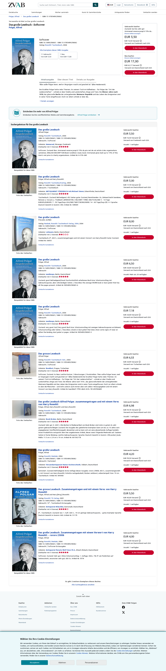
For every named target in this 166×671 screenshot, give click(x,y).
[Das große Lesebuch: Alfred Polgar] (24, 168)
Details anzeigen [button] (47, 101)
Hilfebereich (100, 607)
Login (119, 5)
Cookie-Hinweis (75, 626)
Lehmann (50, 232)
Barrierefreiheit (75, 630)
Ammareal (50, 144)
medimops (50, 274)
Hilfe (153, 5)
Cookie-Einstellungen (124, 651)
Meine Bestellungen (25, 618)
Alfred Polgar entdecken (86, 115)
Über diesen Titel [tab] (65, 79)
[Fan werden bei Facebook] (123, 607)
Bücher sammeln (61, 12)
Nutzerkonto (128, 5)
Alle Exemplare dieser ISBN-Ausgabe (54, 50)
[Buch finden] (95, 5)
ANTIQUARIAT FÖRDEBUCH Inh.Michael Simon (65, 191)
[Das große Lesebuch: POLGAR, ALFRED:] (24, 251)
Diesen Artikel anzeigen (132, 33)
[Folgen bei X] (123, 612)
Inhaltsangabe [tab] (47, 79)
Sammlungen (36, 12)
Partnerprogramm (50, 611)
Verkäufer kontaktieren (46, 159)
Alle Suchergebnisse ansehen (83, 584)
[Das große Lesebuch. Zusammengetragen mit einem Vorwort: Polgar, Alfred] (24, 571)
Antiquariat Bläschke (54, 507)
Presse (72, 611)
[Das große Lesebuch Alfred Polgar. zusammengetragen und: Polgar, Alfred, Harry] (24, 418)
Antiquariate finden (122, 12)
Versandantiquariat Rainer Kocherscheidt (63, 465)
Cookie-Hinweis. (82, 653)
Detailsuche (13, 12)
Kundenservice (101, 611)
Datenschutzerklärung (77, 618)
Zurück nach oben (83, 596)
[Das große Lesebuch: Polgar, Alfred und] (24, 193)
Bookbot (49, 368)
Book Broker (51, 419)
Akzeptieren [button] (34, 663)
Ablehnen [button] (62, 663)
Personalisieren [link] (91, 662)
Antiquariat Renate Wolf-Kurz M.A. (60, 550)
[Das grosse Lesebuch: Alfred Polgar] (24, 376)
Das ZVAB (73, 607)
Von (46, 55)
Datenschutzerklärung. (54, 655)
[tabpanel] (80, 92)
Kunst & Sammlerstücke (91, 12)
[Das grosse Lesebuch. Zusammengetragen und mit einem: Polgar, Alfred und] (24, 523)
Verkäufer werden (150, 12)
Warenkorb (22, 622)
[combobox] (65, 5)
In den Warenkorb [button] (140, 48)
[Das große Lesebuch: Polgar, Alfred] (24, 298)
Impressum (74, 614)
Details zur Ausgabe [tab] (85, 79)
